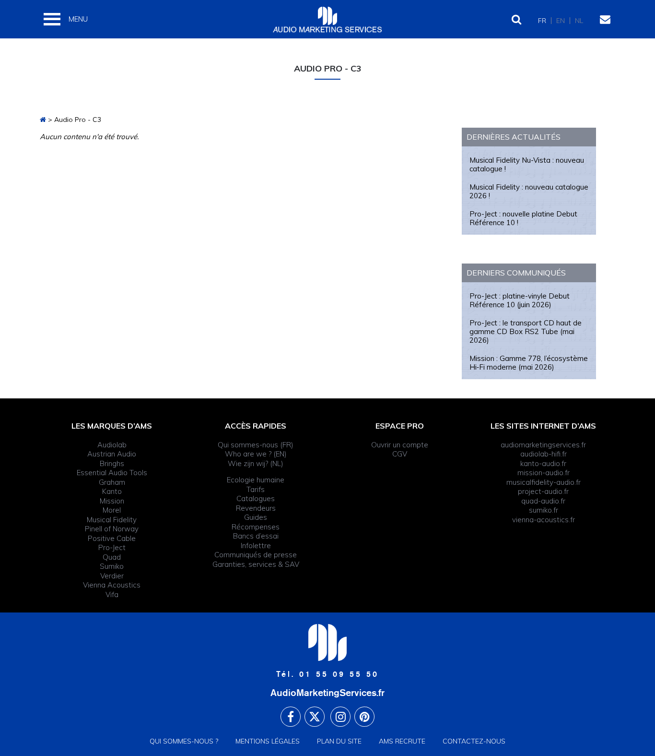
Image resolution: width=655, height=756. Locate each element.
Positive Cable (112, 538)
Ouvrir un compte (399, 444)
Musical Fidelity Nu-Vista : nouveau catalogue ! (526, 164)
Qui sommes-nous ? (184, 741)
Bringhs (112, 463)
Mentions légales (267, 741)
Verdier (112, 575)
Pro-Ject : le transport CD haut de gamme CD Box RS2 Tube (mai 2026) (525, 331)
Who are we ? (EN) (256, 453)
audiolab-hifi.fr (543, 453)
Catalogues (255, 498)
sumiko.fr (543, 510)
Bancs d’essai (256, 535)
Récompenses (256, 526)
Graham (112, 482)
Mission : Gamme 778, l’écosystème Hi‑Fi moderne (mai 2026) (528, 363)
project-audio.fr (543, 491)
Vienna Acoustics (111, 584)
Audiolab (112, 444)
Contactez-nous (474, 741)
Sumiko (112, 566)
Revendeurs (256, 508)
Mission (112, 500)
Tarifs (255, 489)
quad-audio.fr (543, 500)
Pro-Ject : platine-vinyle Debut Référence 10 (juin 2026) (519, 300)
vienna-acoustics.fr (543, 519)
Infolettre (256, 545)
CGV (399, 453)
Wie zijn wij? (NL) (255, 463)
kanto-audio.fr (543, 463)
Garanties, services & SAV (255, 564)
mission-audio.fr (543, 472)
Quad (112, 557)
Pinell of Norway (112, 528)
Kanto (112, 491)
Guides (255, 517)
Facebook (290, 716)
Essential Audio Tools (112, 472)
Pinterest (364, 716)
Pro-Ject (112, 547)
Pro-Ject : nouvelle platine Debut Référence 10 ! (523, 218)
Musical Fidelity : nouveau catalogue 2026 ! (528, 191)
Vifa (111, 594)
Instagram (340, 716)
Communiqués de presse (255, 554)
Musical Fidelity (112, 519)
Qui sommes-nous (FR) (255, 444)
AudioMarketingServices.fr (327, 692)
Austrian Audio (111, 453)
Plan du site (339, 741)
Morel (112, 510)
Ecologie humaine (255, 479)
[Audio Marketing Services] (43, 119)
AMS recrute (402, 741)
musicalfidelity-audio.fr (543, 482)
